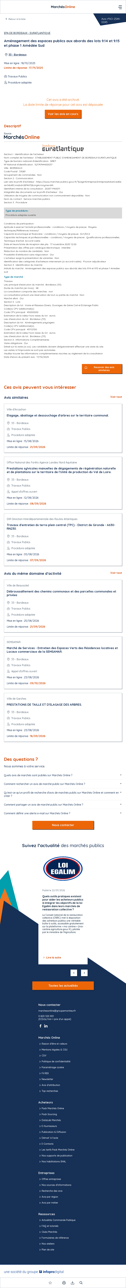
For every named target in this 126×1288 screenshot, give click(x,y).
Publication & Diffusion (54, 1132)
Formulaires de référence (55, 1237)
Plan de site (48, 1249)
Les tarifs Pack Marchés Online (58, 1149)
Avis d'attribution (51, 1085)
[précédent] (74, 973)
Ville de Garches (16, 698)
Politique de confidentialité (56, 1061)
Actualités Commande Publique (58, 1220)
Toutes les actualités (63, 985)
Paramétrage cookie (53, 1067)
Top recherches (50, 1091)
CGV (44, 1055)
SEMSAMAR (14, 642)
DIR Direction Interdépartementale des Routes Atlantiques (42, 519)
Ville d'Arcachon (16, 409)
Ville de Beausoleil (18, 585)
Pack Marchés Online (53, 1108)
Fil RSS (45, 1073)
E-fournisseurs (49, 1126)
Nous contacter (63, 825)
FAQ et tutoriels (50, 1226)
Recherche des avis (52, 1190)
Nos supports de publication (57, 1155)
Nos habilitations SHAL (54, 1161)
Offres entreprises (51, 1179)
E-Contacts (47, 1143)
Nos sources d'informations (56, 1185)
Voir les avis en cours (63, 114)
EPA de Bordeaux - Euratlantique (27, 33)
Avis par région (50, 1196)
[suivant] (84, 973)
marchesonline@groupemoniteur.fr (57, 1010)
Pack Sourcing (49, 1114)
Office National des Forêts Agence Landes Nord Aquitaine (42, 462)
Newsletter (47, 1079)
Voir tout (116, 396)
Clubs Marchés (49, 1231)
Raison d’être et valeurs (54, 1043)
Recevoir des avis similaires (104, 369)
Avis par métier (50, 1202)
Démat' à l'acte (50, 1137)
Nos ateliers (48, 1243)
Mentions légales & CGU (54, 1049)
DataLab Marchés (51, 1120)
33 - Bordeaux (18, 54)
